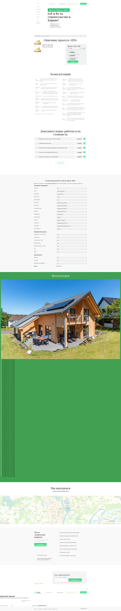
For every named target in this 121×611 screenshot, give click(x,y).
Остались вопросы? (38, 23)
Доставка (38, 17)
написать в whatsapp (72, 592)
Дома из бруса (38, 36)
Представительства (83, 608)
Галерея (38, 14)
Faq (38, 19)
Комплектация (38, 9)
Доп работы (38, 11)
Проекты (38, 6)
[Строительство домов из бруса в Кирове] (37, 592)
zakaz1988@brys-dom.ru (52, 3)
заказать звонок (83, 592)
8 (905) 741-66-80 (62, 3)
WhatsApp (60, 577)
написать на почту (38, 583)
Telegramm (64, 577)
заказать (73, 61)
